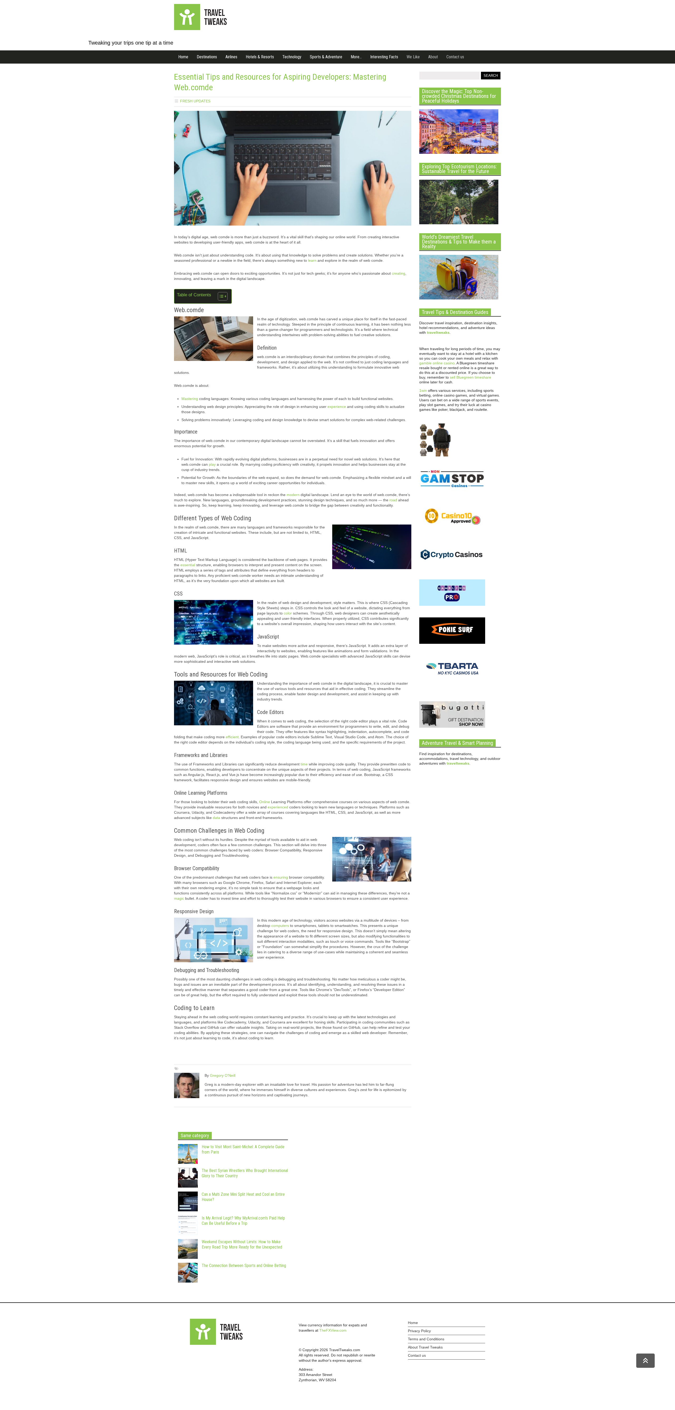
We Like (413, 56)
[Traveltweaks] (200, 29)
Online (264, 802)
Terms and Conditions (426, 1339)
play (212, 464)
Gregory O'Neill (222, 1075)
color (288, 613)
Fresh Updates (195, 101)
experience (336, 406)
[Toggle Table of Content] (220, 296)
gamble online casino (437, 363)
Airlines (231, 56)
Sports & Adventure (326, 56)
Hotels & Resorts (260, 56)
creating (398, 273)
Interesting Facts (384, 56)
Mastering (189, 399)
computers (280, 925)
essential (187, 565)
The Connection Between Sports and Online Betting (244, 1265)
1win (423, 390)
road (393, 500)
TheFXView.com (332, 1330)
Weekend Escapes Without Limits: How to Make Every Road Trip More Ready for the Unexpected (242, 1244)
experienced (278, 807)
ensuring (280, 877)
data (216, 818)
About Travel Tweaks (425, 1347)
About (433, 56)
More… (356, 56)
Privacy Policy (419, 1331)
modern (293, 495)
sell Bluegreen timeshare (470, 377)
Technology (291, 56)
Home (183, 56)
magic (179, 898)
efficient (232, 737)
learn (312, 260)
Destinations (207, 56)
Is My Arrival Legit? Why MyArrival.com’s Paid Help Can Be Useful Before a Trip (243, 1221)
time (304, 764)
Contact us (455, 56)
